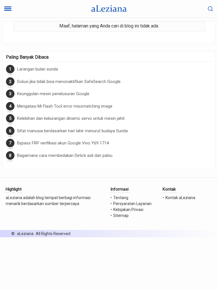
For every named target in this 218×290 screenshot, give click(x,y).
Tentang (120, 197)
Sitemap (121, 215)
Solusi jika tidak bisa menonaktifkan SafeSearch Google (69, 81)
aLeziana (25, 233)
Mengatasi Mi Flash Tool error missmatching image (64, 106)
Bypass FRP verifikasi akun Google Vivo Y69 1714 (63, 143)
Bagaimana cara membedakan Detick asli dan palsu (64, 155)
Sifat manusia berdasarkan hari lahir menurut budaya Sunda (72, 130)
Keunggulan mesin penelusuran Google (53, 93)
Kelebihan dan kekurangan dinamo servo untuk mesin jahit (71, 118)
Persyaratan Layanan (132, 203)
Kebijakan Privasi (128, 209)
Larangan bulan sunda (37, 69)
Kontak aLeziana (180, 197)
